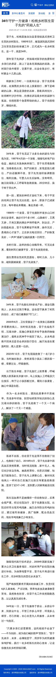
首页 (5, 13)
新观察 (31, 13)
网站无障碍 (49, 5)
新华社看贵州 (18, 13)
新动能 (41, 13)
